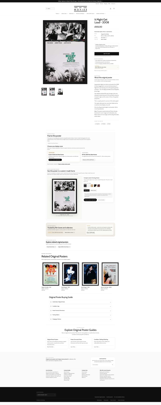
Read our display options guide (64, 164)
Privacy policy (106, 400)
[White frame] (88, 185)
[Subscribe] (112, 364)
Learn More (73, 346)
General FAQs (66, 380)
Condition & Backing (68, 374)
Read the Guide (50, 346)
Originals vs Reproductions (69, 373)
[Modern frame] (95, 185)
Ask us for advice (101, 199)
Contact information (121, 400)
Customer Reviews (103, 373)
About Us (97, 3)
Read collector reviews (69, 232)
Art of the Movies (42, 400)
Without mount (93, 190)
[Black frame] (85, 185)
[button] (50, 8)
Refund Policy (84, 376)
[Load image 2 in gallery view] (52, 92)
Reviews (101, 3)
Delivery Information (86, 374)
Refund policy (99, 400)
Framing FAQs (66, 377)
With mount (87, 190)
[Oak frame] (91, 185)
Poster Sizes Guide (67, 376)
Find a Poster (84, 371)
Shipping (105, 3)
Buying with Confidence (104, 371)
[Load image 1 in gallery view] (44, 92)
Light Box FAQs (67, 378)
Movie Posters (66, 371)
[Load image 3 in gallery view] (60, 92)
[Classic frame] (98, 185)
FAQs (109, 3)
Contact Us (113, 3)
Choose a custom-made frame (90, 199)
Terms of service (113, 400)
